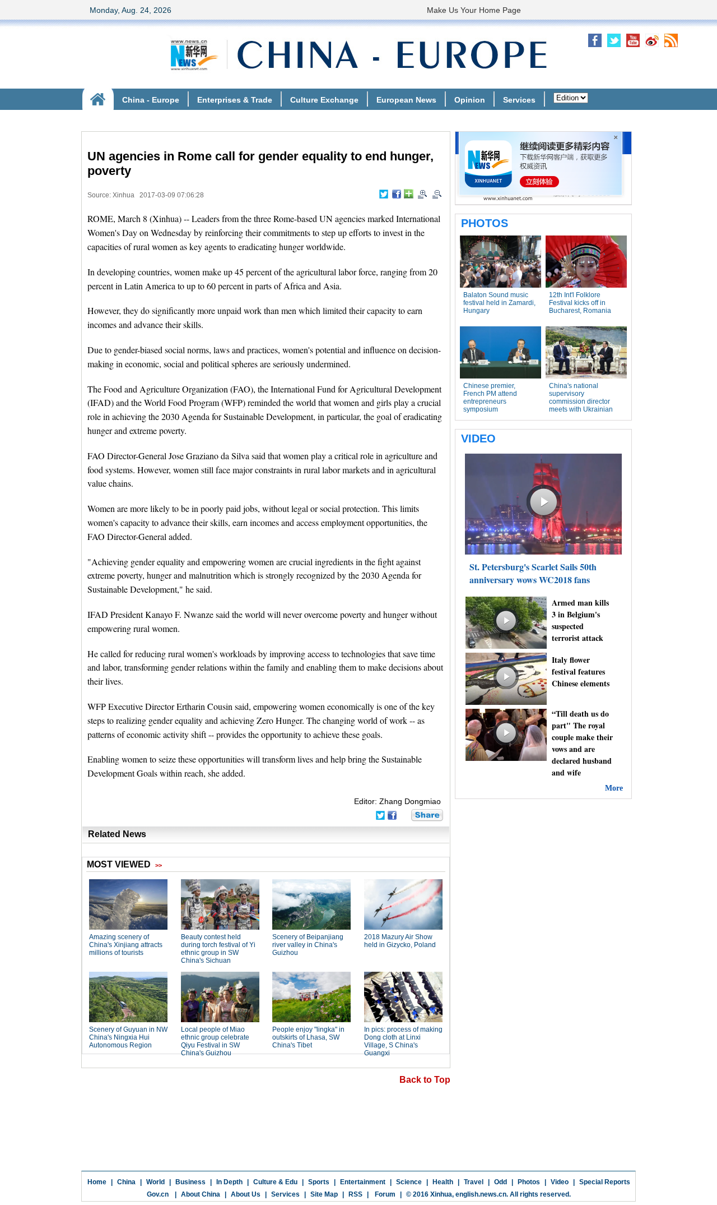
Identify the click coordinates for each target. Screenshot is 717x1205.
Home (96, 1182)
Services (285, 1194)
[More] (408, 193)
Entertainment (362, 1182)
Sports (318, 1182)
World (155, 1182)
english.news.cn (480, 1194)
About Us (245, 1194)
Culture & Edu (275, 1182)
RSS (355, 1194)
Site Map (324, 1194)
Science (409, 1182)
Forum (384, 1194)
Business (190, 1182)
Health (442, 1182)
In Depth (229, 1182)
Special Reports (604, 1182)
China (126, 1182)
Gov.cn (158, 1194)
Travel (473, 1182)
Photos (529, 1182)
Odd (500, 1182)
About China (200, 1194)
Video (560, 1182)
